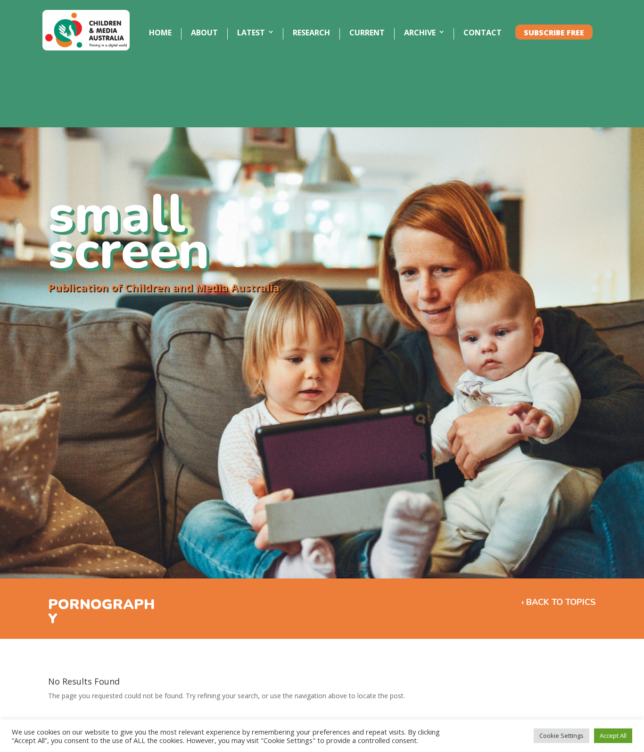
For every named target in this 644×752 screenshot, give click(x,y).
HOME (160, 33)
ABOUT (204, 33)
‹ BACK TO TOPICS (558, 602)
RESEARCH (311, 33)
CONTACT (482, 33)
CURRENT (367, 33)
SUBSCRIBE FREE (554, 33)
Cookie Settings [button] (561, 735)
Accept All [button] (613, 735)
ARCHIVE (420, 33)
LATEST (251, 33)
